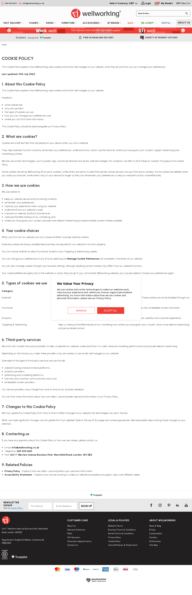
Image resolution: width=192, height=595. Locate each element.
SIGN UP (86, 506)
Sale (130, 22)
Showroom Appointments (79, 541)
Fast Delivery (12, 22)
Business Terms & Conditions (122, 530)
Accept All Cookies (110, 310)
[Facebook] (151, 505)
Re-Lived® (147, 22)
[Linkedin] (177, 505)
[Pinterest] (169, 505)
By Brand (113, 22)
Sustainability (155, 533)
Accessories (91, 22)
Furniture (68, 22)
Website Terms (115, 526)
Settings (81, 310)
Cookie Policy (114, 541)
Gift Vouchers (73, 537)
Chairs (33, 22)
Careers (153, 537)
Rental (166, 22)
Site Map (153, 545)
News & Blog (155, 526)
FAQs (69, 533)
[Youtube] (186, 505)
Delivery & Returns (76, 530)
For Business (155, 541)
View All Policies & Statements (122, 545)
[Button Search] (187, 13)
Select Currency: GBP (122, 3)
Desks (50, 22)
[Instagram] (160, 505)
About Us (184, 22)
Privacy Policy (59, 126)
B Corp (152, 530)
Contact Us (72, 545)
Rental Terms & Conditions (121, 533)
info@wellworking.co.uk (25, 447)
